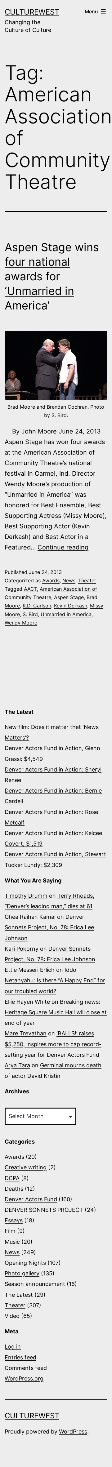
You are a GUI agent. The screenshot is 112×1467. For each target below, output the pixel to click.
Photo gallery (22, 1273)
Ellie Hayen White (27, 1001)
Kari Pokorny (21, 948)
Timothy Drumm (26, 895)
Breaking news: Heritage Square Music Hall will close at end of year (56, 1012)
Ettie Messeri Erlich (30, 970)
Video (12, 1316)
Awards (51, 580)
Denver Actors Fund (31, 1199)
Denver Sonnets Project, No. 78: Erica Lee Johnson (49, 927)
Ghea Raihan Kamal (30, 917)
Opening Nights (25, 1263)
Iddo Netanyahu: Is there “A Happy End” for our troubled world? (55, 980)
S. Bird (30, 614)
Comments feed (26, 1368)
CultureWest (32, 11)
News (68, 580)
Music (12, 1241)
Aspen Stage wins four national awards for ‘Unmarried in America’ (52, 276)
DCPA (12, 1178)
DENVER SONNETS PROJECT (44, 1210)
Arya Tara (17, 1065)
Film (10, 1231)
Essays (14, 1220)
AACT (30, 589)
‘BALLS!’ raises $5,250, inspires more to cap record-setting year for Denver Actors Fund (53, 1044)
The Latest (19, 1294)
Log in (13, 1346)
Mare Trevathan (26, 1033)
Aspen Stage (69, 597)
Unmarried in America (66, 614)
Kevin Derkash (70, 605)
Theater (87, 580)
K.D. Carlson (37, 605)
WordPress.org (24, 1378)
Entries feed (20, 1357)
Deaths (14, 1188)
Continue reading (63, 547)
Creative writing (26, 1167)
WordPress (73, 1431)
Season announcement (35, 1284)
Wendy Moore (21, 623)
